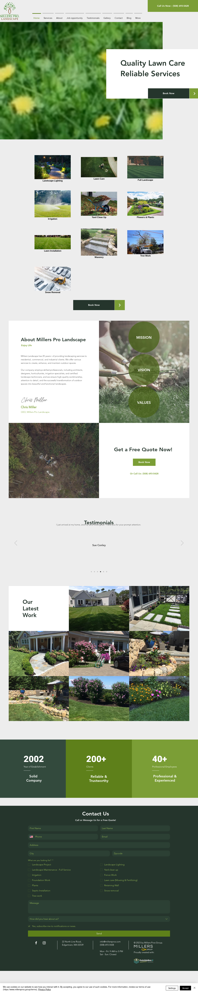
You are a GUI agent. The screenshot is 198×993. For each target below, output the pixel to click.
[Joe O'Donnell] (106, 571)
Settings (172, 988)
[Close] (194, 988)
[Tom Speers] (103, 571)
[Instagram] (44, 943)
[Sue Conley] (100, 571)
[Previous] (15, 543)
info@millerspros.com (110, 941)
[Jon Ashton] (91, 571)
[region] (144, 337)
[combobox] (99, 919)
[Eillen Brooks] (97, 571)
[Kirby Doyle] (94, 571)
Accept (185, 988)
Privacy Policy (44, 989)
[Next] (182, 543)
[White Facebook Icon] (36, 943)
